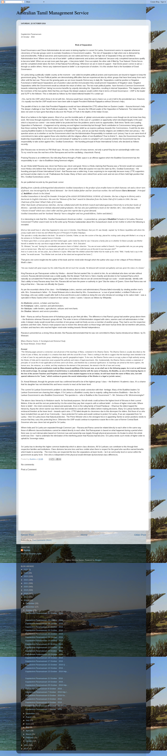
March (29, 734)
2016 (26, 600)
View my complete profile (31, 554)
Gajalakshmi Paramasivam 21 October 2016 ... (45, 648)
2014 (26, 749)
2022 (26, 580)
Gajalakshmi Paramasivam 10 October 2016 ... (45, 682)
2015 (26, 745)
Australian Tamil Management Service (52, 12)
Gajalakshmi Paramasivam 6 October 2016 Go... (45, 695)
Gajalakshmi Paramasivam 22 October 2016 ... (45, 644)
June (28, 724)
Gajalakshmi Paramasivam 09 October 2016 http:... (47, 685)
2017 (26, 597)
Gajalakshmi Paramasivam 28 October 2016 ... (45, 624)
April (28, 731)
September (30, 714)
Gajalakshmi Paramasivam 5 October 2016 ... (44, 699)
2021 (26, 583)
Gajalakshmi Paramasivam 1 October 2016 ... (44, 709)
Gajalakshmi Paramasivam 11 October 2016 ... (45, 678)
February (30, 738)
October (29, 610)
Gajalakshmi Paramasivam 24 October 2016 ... (45, 637)
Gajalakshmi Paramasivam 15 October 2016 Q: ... (46, 665)
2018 (26, 594)
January (29, 741)
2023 (26, 576)
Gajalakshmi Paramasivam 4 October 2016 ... (44, 702)
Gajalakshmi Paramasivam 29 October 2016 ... (45, 620)
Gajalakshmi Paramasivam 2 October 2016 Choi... (46, 706)
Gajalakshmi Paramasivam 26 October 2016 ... (45, 630)
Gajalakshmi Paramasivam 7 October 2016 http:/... (46, 692)
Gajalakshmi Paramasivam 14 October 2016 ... (45, 668)
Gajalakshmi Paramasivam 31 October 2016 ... (45, 613)
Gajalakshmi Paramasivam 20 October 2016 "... (45, 651)
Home (84, 534)
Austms (26, 550)
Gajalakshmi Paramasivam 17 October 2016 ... (45, 661)
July (28, 720)
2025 (26, 570)
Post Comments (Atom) (42, 540)
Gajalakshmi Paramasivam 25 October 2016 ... (45, 634)
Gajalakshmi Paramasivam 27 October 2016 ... (45, 627)
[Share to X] (55, 459)
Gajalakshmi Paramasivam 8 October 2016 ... (44, 689)
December (30, 603)
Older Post (140, 534)
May (28, 727)
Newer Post (27, 534)
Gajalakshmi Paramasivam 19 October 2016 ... (45, 654)
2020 (26, 587)
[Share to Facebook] (57, 459)
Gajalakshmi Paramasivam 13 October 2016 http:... (47, 671)
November (30, 607)
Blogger (98, 560)
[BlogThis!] (52, 459)
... (26, 617)
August (29, 717)
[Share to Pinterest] (60, 459)
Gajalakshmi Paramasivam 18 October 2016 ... (45, 658)
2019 (26, 590)
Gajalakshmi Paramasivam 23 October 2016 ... (45, 641)
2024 (26, 573)
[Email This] (50, 459)
